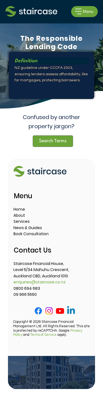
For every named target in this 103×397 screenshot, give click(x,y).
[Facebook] (38, 311)
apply (48, 335)
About (19, 215)
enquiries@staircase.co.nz (39, 282)
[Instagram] (49, 311)
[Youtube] (60, 311)
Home (19, 209)
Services (21, 221)
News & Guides (27, 227)
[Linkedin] (71, 311)
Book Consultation (31, 234)
